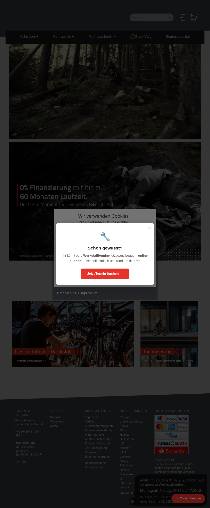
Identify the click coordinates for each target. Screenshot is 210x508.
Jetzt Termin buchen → (105, 273)
